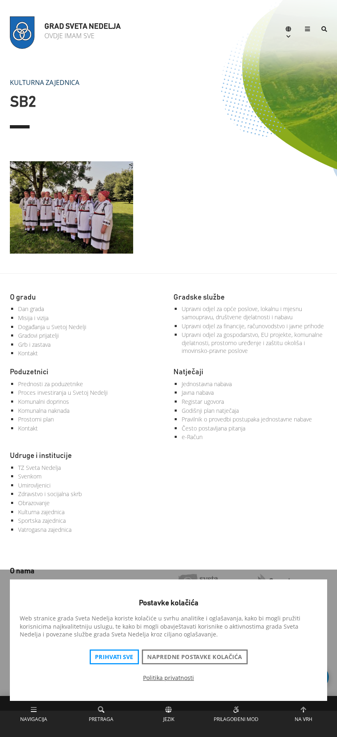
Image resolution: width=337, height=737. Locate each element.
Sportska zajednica (42, 520)
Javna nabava (198, 392)
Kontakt (28, 353)
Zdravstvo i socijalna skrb (50, 494)
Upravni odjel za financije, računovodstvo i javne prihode (253, 326)
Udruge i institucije (41, 456)
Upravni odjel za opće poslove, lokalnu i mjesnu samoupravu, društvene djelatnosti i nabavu (242, 313)
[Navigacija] (307, 30)
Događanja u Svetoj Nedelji (52, 327)
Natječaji (188, 372)
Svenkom (30, 476)
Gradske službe (199, 297)
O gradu (23, 297)
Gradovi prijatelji (38, 335)
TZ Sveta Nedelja (39, 467)
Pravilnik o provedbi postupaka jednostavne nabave (247, 419)
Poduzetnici (29, 372)
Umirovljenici (34, 485)
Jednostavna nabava (207, 384)
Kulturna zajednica (44, 82)
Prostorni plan (36, 419)
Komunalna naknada (43, 410)
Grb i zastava (34, 344)
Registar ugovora (203, 401)
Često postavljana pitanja (213, 428)
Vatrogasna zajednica (45, 529)
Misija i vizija (33, 318)
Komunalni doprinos (43, 401)
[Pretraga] (324, 30)
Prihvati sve (114, 657)
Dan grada (31, 309)
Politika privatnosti (168, 678)
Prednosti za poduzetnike (50, 384)
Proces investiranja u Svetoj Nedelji (63, 392)
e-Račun (192, 437)
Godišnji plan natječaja (210, 410)
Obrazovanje (34, 503)
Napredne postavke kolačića (194, 657)
